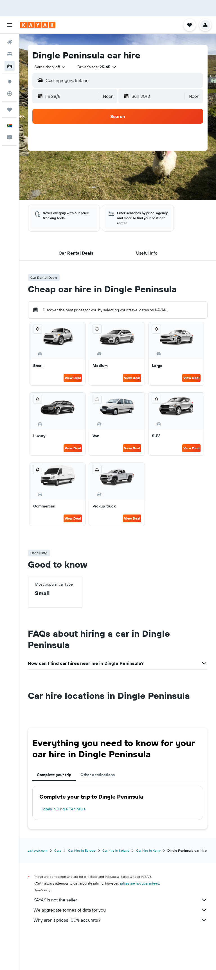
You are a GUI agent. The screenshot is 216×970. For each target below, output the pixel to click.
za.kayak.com (38, 850)
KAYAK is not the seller (55, 900)
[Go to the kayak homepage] (37, 25)
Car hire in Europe (82, 850)
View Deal (73, 378)
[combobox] (50, 67)
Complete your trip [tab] (54, 774)
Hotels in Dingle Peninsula (63, 809)
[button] (9, 25)
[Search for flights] (9, 42)
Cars (57, 850)
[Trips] (9, 109)
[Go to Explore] (9, 81)
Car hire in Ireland (115, 850)
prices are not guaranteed (139, 883)
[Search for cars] (9, 65)
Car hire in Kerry (148, 850)
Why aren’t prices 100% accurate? (66, 920)
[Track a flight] (9, 93)
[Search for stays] (9, 54)
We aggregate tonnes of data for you (69, 910)
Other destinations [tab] (97, 774)
